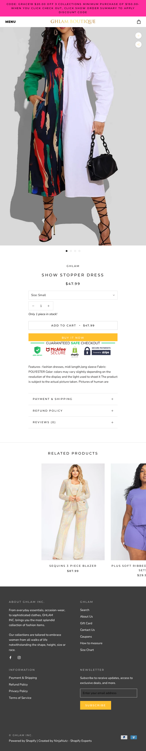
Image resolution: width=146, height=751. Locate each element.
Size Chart (87, 650)
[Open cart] (139, 22)
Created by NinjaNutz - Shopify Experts (65, 741)
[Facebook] (10, 657)
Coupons (86, 637)
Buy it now (73, 337)
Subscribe (95, 705)
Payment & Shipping (53, 399)
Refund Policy (48, 410)
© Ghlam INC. (21, 735)
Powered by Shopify (22, 741)
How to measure (91, 643)
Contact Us (87, 630)
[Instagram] (19, 657)
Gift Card (86, 623)
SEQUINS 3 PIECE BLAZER (73, 565)
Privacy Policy (18, 691)
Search (84, 610)
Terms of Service (20, 698)
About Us (86, 617)
